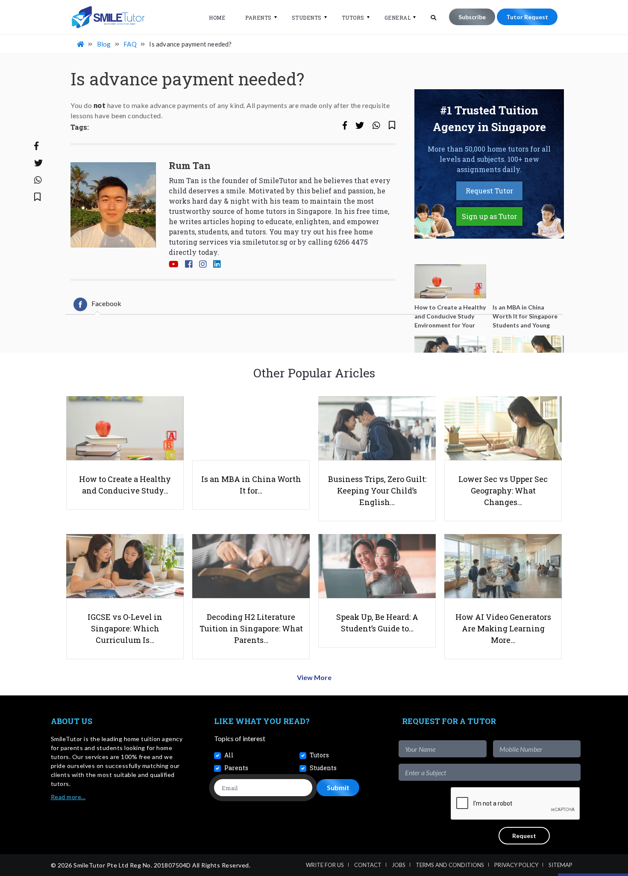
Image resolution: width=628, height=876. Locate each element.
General (397, 17)
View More (314, 677)
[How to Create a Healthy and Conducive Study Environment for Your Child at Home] (450, 281)
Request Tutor (489, 190)
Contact (367, 864)
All (229, 755)
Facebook (106, 303)
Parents (258, 17)
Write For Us (325, 864)
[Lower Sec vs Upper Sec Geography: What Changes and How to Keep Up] (528, 353)
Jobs (398, 864)
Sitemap (560, 864)
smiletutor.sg (265, 241)
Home (217, 17)
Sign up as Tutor (489, 216)
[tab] (97, 304)
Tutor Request (527, 16)
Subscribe (472, 16)
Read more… (68, 796)
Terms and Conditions (450, 864)
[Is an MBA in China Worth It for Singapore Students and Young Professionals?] (528, 281)
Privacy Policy (516, 864)
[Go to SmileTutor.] (81, 44)
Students (307, 17)
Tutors (353, 17)
